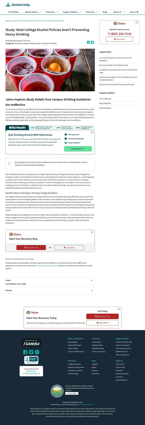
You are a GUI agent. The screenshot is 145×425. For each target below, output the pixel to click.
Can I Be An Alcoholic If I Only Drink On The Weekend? (115, 59)
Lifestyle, (45, 43)
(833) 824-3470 (31, 371)
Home (7, 21)
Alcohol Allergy (73, 374)
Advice (94, 367)
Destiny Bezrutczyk (15, 40)
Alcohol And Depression (76, 367)
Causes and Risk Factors (76, 352)
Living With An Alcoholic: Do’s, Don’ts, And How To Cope (118, 71)
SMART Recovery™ (122, 352)
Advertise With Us (121, 380)
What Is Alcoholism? (75, 338)
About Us (119, 361)
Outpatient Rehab (98, 348)
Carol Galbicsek (105, 99)
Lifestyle (95, 364)
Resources (72, 361)
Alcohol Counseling (98, 352)
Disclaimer (119, 370)
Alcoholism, (19, 43)
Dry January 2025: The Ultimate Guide (113, 65)
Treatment (96, 338)
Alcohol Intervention (123, 345)
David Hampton (105, 108)
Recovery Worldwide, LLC (85, 404)
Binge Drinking (73, 348)
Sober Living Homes (122, 355)
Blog (93, 361)
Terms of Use (120, 364)
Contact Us (119, 377)
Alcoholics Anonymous (123, 348)
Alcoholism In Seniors (75, 370)
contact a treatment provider (47, 265)
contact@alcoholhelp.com (31, 373)
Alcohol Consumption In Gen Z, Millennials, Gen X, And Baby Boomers (118, 78)
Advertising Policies (122, 374)
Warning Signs (72, 342)
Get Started (76, 148)
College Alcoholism (74, 364)
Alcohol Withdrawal (74, 345)
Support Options (122, 338)
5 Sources (26, 40)
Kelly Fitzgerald (105, 103)
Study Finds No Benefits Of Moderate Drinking (116, 84)
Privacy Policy (120, 367)
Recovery (95, 370)
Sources (8, 290)
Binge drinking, (30, 43)
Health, (38, 43)
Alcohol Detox (96, 342)
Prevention (53, 43)
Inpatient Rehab (97, 345)
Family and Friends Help (124, 342)
